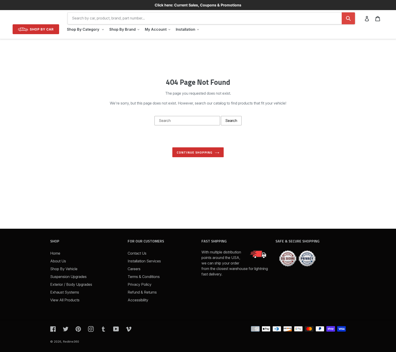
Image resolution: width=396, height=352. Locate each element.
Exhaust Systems (64, 292)
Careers (134, 269)
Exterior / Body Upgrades (71, 284)
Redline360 (71, 341)
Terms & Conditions (144, 276)
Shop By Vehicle (63, 269)
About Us (58, 261)
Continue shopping (194, 152)
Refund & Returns (142, 292)
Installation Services (144, 261)
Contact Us (137, 253)
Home (55, 253)
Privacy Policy (139, 284)
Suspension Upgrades (68, 276)
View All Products (65, 300)
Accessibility (138, 300)
